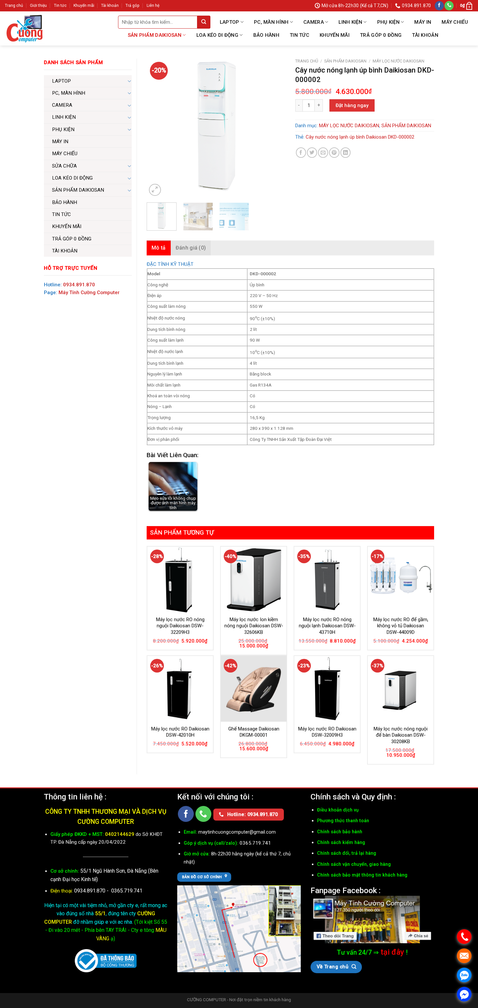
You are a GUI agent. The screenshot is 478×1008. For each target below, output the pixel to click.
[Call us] (449, 5)
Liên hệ (153, 5)
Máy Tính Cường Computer (89, 292)
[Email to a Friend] (323, 152)
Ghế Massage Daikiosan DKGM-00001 (253, 732)
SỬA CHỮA (64, 166)
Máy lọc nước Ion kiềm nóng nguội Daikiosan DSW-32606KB (253, 626)
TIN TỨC (299, 35)
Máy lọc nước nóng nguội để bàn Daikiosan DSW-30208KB (401, 735)
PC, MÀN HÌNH (271, 22)
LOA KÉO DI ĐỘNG (217, 35)
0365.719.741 (126, 891)
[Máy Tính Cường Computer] (372, 919)
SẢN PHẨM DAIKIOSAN (154, 35)
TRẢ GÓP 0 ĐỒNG (381, 35)
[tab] (159, 247)
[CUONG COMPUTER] (24, 28)
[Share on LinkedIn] (345, 152)
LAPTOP (229, 22)
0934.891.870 (79, 285)
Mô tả (159, 248)
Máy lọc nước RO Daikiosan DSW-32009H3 (327, 732)
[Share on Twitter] (312, 152)
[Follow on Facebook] (439, 5)
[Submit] (203, 22)
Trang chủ (14, 5)
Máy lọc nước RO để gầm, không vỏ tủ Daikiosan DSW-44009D (400, 626)
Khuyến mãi (83, 5)
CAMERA (313, 22)
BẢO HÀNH (266, 35)
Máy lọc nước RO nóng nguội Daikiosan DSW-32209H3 (180, 626)
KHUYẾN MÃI (335, 35)
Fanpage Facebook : (345, 890)
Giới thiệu (38, 5)
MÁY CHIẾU (455, 22)
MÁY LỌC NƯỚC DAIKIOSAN (398, 61)
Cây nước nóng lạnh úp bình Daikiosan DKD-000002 (360, 137)
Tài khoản (110, 5)
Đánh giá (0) (191, 248)
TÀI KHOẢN (425, 35)
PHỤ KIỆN (388, 22)
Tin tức (60, 5)
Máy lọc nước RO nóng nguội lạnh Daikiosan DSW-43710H (327, 626)
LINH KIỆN (350, 22)
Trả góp (132, 5)
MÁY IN (422, 22)
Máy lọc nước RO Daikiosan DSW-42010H (180, 732)
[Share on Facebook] (301, 152)
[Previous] (158, 128)
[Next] (274, 128)
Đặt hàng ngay (352, 105)
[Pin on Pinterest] (334, 152)
